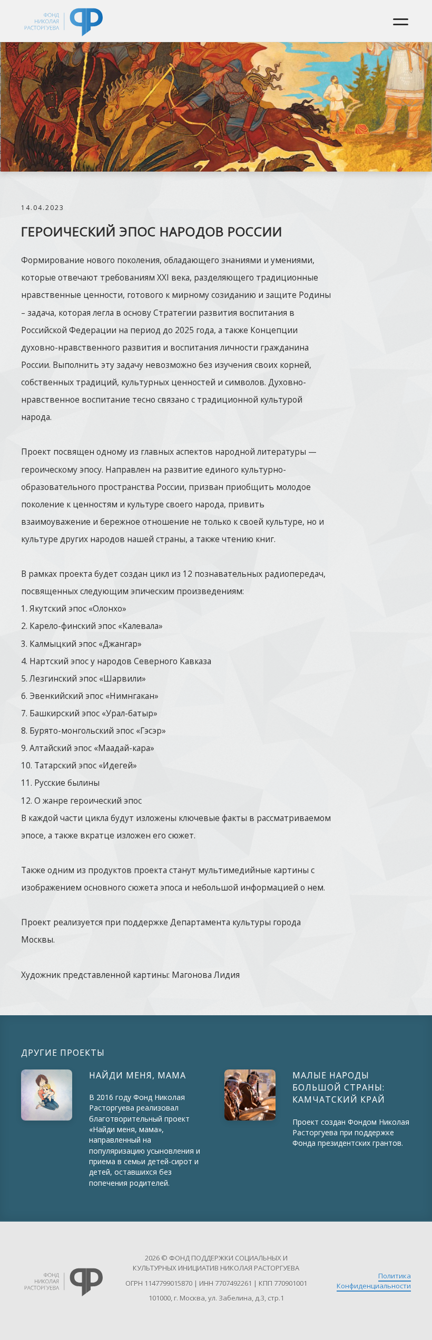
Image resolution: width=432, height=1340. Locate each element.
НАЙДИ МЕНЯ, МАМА (137, 1075)
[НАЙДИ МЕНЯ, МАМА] (46, 1095)
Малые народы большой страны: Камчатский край (338, 1087)
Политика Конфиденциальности (374, 1281)
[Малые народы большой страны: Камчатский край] (250, 1095)
